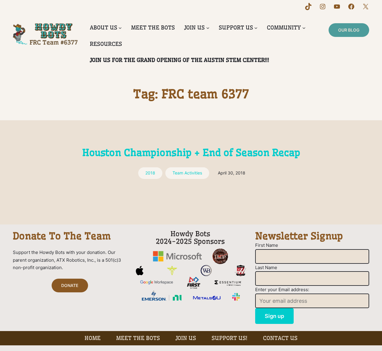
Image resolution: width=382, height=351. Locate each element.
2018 (150, 172)
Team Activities (187, 172)
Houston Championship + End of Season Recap (191, 152)
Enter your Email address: (282, 289)
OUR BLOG (349, 29)
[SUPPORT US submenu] (256, 27)
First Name (266, 245)
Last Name (266, 267)
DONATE (69, 285)
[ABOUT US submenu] (120, 27)
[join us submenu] (208, 27)
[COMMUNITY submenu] (304, 27)
